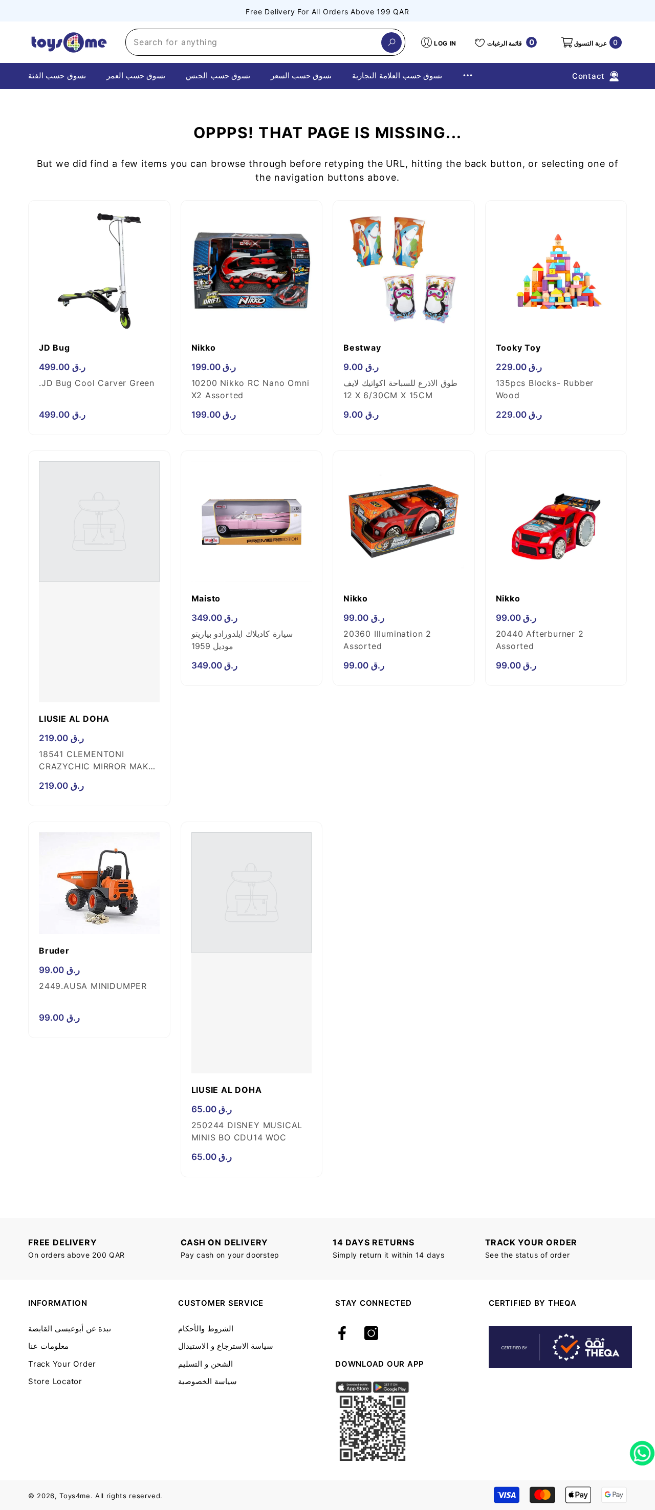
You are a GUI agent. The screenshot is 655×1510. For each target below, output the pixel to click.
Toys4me (75, 1496)
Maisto (206, 598)
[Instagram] (371, 1334)
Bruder (54, 950)
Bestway (362, 347)
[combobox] (253, 42)
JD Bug (54, 347)
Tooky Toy (518, 347)
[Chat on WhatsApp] (642, 1449)
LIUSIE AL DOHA (74, 719)
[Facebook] (342, 1334)
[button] (590, 42)
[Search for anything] (265, 42)
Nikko (203, 347)
